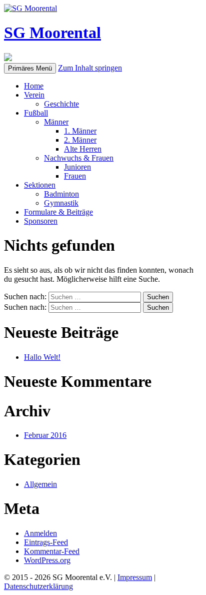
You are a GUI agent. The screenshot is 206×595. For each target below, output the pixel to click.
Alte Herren (83, 149)
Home (34, 86)
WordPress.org (47, 560)
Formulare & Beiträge (58, 212)
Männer (56, 122)
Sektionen (40, 185)
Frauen (75, 176)
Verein (34, 95)
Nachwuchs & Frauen (79, 158)
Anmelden (40, 533)
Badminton (61, 194)
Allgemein (40, 484)
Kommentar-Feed (52, 551)
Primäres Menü (30, 68)
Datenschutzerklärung (38, 586)
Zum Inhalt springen (90, 68)
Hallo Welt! (42, 357)
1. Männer (80, 131)
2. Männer (80, 140)
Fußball (36, 113)
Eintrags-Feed (46, 542)
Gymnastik (61, 203)
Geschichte (61, 104)
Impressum (135, 577)
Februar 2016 (45, 435)
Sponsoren (41, 221)
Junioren (77, 167)
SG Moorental (52, 33)
